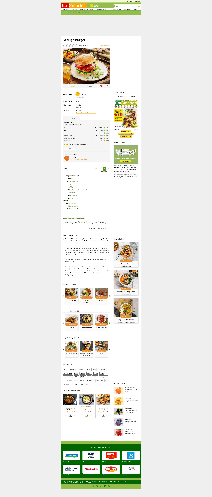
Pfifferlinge (128, 398)
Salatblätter (73, 190)
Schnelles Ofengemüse (70, 410)
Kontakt (82, 481)
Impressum (90, 481)
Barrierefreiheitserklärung (71, 482)
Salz (70, 184)
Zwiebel (74, 195)
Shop (135, 9)
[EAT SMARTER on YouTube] (109, 486)
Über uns (66, 481)
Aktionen (127, 9)
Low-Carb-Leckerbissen (126, 264)
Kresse (71, 198)
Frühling (82, 373)
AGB (86, 481)
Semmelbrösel (73, 181)
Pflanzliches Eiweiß (86, 327)
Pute (89, 377)
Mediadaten (81, 482)
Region (88, 369)
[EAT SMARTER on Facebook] (93, 486)
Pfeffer (71, 187)
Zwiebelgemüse (68, 380)
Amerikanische (68, 373)
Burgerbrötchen (74, 206)
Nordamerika (102, 369)
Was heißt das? (80, 97)
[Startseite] (74, 5)
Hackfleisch (72, 176)
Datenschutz (97, 481)
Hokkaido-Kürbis (130, 387)
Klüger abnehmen (102, 9)
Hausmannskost (68, 377)
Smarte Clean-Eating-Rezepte (126, 292)
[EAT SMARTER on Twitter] (105, 486)
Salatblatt (102, 222)
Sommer (65, 9)
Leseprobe (116, 129)
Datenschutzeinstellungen (108, 481)
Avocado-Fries (103, 410)
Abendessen (99, 380)
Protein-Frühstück (101, 327)
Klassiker (81, 369)
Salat (76, 380)
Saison (76, 373)
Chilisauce (72, 209)
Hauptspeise (67, 384)
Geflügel (83, 377)
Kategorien (88, 482)
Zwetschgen (128, 419)
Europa (94, 369)
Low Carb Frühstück (71, 300)
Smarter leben (116, 9)
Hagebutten (128, 429)
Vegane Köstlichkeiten (126, 320)
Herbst (96, 373)
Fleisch (77, 377)
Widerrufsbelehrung (121, 481)
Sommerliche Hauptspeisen (80, 384)
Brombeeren (128, 408)
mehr (107, 128)
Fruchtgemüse (103, 377)
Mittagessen (90, 380)
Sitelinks (77, 481)
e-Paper (136, 129)
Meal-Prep (101, 354)
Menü (106, 380)
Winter (102, 373)
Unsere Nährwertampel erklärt (78, 144)
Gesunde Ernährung (86, 9)
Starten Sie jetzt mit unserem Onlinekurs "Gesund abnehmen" (125, 166)
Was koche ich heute (72, 354)
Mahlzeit (82, 380)
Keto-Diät (101, 300)
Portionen (104, 172)
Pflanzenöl (72, 203)
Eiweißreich (71, 327)
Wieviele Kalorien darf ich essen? (86, 113)
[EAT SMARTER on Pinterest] (97, 486)
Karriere (71, 481)
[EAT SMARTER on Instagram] (101, 486)
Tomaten (72, 193)
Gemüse (95, 377)
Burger (65, 369)
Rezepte (74, 9)
